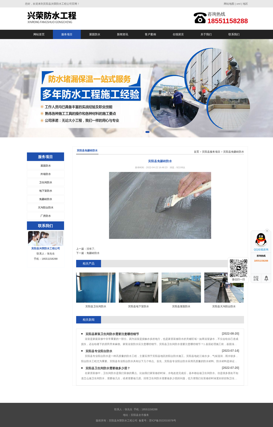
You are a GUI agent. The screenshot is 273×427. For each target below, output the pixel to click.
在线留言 (178, 34)
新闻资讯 (122, 34)
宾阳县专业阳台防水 (99, 351)
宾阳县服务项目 (211, 151)
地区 (245, 3)
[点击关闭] (267, 230)
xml (238, 3)
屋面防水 (94, 34)
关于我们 (206, 34)
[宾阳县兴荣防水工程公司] (52, 18)
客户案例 (150, 34)
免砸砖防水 (45, 199)
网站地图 (229, 3)
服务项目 (66, 34)
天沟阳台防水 (45, 207)
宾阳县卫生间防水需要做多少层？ (108, 368)
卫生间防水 (45, 182)
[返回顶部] (266, 278)
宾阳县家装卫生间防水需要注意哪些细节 (112, 334)
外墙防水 (45, 174)
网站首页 (39, 34)
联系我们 (234, 34)
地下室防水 (45, 190)
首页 (196, 151)
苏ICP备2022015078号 (162, 420)
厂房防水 (45, 215)
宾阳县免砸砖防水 (233, 151)
